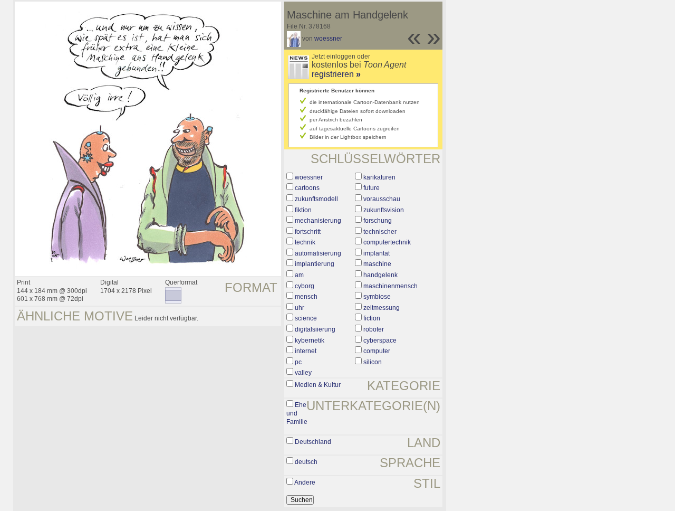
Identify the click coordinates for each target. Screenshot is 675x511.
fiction (371, 318)
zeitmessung (381, 307)
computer (376, 351)
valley (303, 372)
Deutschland (313, 442)
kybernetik (309, 340)
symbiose (377, 296)
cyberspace (380, 340)
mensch (306, 296)
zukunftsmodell (316, 199)
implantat (376, 253)
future (371, 188)
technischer (380, 231)
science (306, 318)
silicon (372, 362)
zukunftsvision (383, 210)
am (299, 275)
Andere (304, 482)
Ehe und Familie (296, 413)
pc (298, 362)
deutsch (306, 462)
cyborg (304, 286)
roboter (373, 329)
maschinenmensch (390, 286)
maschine (377, 264)
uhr (299, 307)
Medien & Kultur (318, 385)
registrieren (336, 74)
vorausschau (381, 199)
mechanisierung (318, 220)
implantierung (314, 264)
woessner (328, 38)
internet (305, 351)
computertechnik (387, 242)
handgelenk (380, 275)
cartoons (307, 188)
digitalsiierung (315, 329)
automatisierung (318, 253)
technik (305, 242)
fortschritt (308, 231)
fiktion (303, 210)
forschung (377, 220)
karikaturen (379, 177)
